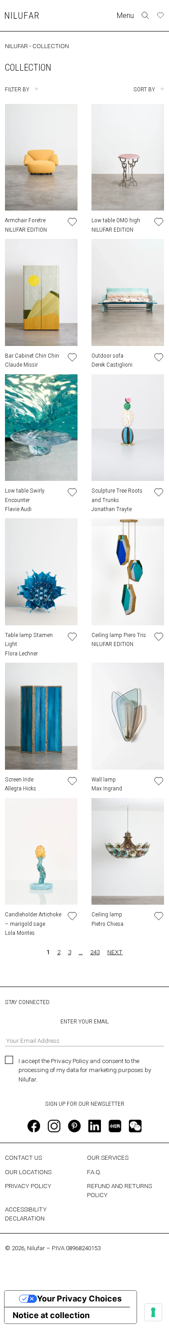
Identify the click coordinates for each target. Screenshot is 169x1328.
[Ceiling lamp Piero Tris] (127, 571)
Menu (125, 15)
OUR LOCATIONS (28, 1171)
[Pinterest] (74, 1126)
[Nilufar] (21, 15)
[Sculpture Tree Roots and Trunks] (127, 427)
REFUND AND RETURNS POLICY (119, 1190)
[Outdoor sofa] (127, 292)
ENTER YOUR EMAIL (84, 1021)
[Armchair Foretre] (41, 157)
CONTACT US (23, 1157)
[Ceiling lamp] (127, 851)
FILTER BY (17, 89)
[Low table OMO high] (127, 157)
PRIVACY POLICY (28, 1185)
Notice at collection (51, 1315)
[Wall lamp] (127, 716)
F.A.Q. (94, 1171)
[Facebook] (33, 1126)
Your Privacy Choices (79, 1298)
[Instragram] (54, 1126)
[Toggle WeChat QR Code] (135, 1126)
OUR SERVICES (107, 1157)
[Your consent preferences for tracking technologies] (153, 1312)
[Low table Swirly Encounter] (41, 427)
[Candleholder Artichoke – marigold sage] (41, 851)
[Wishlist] (160, 15)
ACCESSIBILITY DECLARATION (26, 1214)
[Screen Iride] (41, 716)
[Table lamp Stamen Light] (41, 571)
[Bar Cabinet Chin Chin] (41, 292)
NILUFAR (16, 45)
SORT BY (144, 89)
